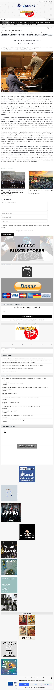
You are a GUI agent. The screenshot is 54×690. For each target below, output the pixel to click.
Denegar (35, 684)
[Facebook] (2, 344)
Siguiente (49, 28)
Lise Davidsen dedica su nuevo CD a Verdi (10, 402)
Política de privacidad (37, 687)
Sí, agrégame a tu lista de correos (24, 230)
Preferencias (46, 684)
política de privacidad (29, 319)
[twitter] (42, 1)
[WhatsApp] (32, 344)
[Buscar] (49, 20)
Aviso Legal (43, 687)
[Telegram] (42, 344)
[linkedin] (49, 1)
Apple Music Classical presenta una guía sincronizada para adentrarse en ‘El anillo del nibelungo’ (26, 358)
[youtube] (46, 1)
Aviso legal (15, 688)
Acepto (24, 684)
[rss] (51, 1)
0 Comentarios (9, 194)
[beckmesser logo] (26, 3)
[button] (51, 677)
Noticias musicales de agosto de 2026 (9, 393)
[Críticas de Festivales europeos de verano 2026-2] (41, 171)
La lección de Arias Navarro (10, 371)
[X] (12, 344)
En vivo (20, 30)
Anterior (4, 28)
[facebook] (39, 1)
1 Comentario (36, 193)
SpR (3, 30)
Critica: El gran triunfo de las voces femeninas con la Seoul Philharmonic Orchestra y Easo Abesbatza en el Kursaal (24, 378)
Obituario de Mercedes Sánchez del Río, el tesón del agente (13, 420)
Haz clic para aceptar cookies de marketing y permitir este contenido (27, 446)
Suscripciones (27, 266)
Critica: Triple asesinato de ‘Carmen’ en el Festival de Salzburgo (21, 368)
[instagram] (44, 1)
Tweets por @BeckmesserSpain (27, 446)
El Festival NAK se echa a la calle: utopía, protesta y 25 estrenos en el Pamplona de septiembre (20, 397)
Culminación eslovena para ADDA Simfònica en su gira (12, 383)
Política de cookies (28, 687)
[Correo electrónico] (52, 344)
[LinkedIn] (22, 344)
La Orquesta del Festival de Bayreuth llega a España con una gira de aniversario (27, 365)
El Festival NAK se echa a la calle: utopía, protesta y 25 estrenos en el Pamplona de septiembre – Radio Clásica (23, 360)
